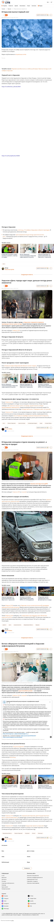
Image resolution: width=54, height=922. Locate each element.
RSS (31, 906)
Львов (28, 856)
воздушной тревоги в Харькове (35, 826)
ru (47, 2)
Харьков (9, 8)
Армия (16, 5)
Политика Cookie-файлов (33, 883)
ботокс (33, 833)
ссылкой (24, 492)
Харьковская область (28, 624)
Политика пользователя (33, 875)
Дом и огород (30, 851)
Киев (3, 856)
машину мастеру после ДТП (39, 483)
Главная (3, 8)
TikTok (31, 896)
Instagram (6, 903)
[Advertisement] (27, 62)
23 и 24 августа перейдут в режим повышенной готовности (31, 415)
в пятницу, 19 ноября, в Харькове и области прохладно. (34, 230)
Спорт (28, 5)
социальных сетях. (21, 54)
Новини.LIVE (16, 330)
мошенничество (17, 624)
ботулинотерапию (18, 746)
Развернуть (27, 868)
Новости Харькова (11, 423)
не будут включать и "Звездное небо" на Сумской (35, 409)
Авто (28, 845)
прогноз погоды (21, 423)
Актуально (4, 845)
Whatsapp (6, 908)
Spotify (31, 901)
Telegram (6, 898)
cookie (12, 920)
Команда (4, 885)
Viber (5, 901)
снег (4, 263)
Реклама (4, 881)
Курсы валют (5, 887)
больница (40, 833)
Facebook (6, 906)
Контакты (4, 879)
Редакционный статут (32, 879)
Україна (5, 5)
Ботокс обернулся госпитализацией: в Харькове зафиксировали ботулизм (28, 256)
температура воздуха (32, 423)
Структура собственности (8, 883)
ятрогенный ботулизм (25, 691)
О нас (3, 875)
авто (10, 624)
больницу (13, 757)
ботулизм (27, 833)
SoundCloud (33, 903)
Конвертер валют (6, 889)
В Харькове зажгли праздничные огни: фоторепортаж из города (44, 598)
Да (51, 920)
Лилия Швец (8, 429)
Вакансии (4, 877)
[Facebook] (5, 431)
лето (4, 423)
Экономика (22, 5)
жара (41, 423)
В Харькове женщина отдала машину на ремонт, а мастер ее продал (9, 256)
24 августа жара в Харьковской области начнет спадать (20, 365)
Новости (11, 5)
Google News (33, 898)
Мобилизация (5, 862)
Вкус (3, 851)
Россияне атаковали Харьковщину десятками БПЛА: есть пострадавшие (45, 386)
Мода (28, 862)
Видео (40, 5)
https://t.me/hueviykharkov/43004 (11, 156)
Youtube (6, 896)
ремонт (4, 624)
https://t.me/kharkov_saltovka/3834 (11, 86)
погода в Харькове (49, 423)
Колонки (34, 5)
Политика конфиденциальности (35, 877)
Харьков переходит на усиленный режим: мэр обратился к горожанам (44, 256)
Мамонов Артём (9, 269)
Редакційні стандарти (32, 881)
